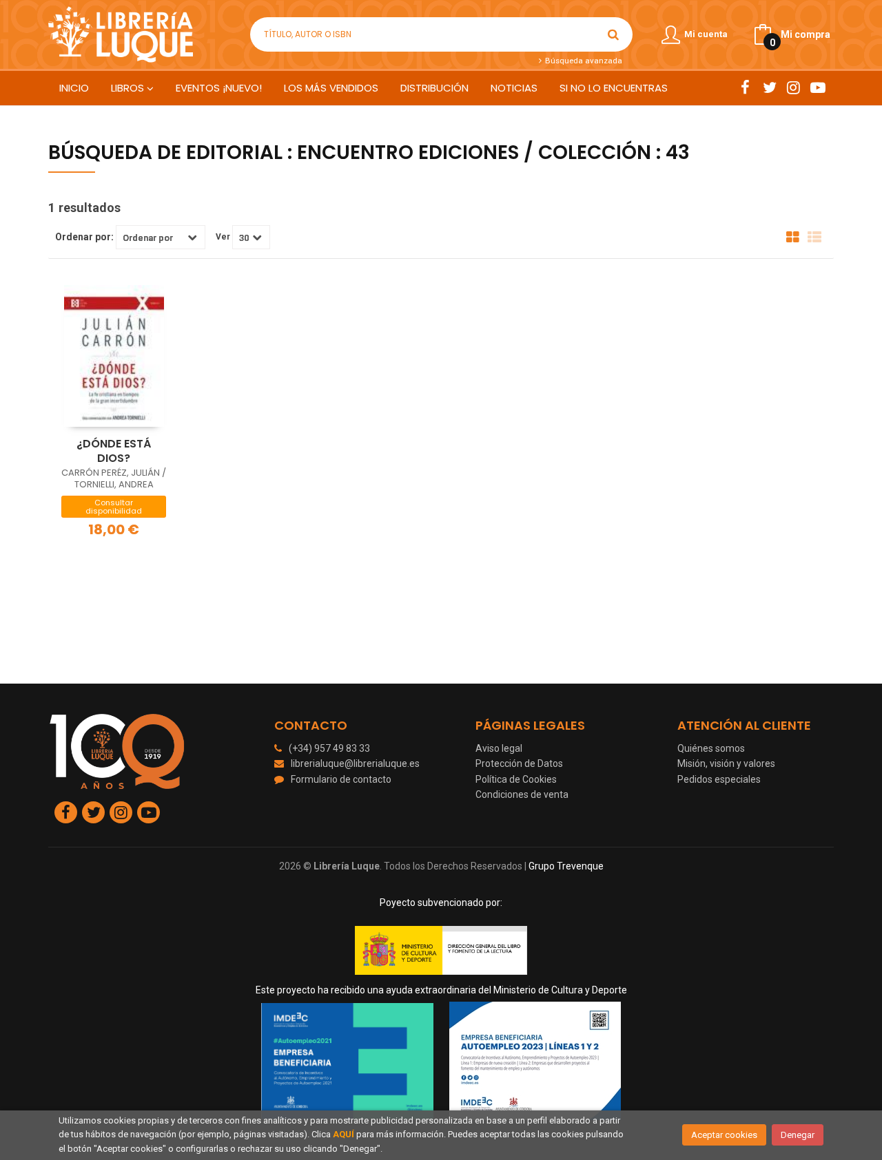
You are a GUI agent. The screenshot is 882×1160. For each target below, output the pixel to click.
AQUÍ (343, 1134)
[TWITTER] (769, 87)
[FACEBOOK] (745, 87)
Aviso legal (498, 748)
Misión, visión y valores (726, 763)
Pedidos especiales (719, 779)
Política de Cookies (516, 779)
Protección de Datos (519, 763)
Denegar (797, 1135)
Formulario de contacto (341, 779)
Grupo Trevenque (566, 866)
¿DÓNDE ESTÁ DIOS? (113, 451)
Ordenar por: (84, 237)
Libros (129, 88)
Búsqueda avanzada (582, 60)
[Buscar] (613, 34)
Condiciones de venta (521, 794)
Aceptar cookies (724, 1135)
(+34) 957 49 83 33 (329, 748)
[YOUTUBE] (817, 87)
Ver (223, 237)
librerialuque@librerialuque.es (355, 763)
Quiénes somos (711, 748)
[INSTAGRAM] (793, 87)
